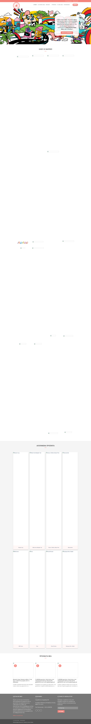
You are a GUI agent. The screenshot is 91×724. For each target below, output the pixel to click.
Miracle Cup (20, 547)
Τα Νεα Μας (60, 4)
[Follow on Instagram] (39, 710)
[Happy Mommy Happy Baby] (18, 5)
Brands (48, 4)
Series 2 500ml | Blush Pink (53, 547)
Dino (37, 646)
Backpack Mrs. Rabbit (70, 646)
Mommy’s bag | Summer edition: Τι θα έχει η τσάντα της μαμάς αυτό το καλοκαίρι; (22, 681)
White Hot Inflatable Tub (37, 547)
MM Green (21, 646)
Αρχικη (35, 4)
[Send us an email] (41, 710)
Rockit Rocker (53, 646)
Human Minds (30, 722)
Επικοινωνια (67, 4)
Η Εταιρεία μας (68, 1)
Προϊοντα (54, 4)
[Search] (71, 4)
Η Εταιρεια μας (41, 4)
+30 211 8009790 (48, 707)
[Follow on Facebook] (36, 710)
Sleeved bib (70, 547)
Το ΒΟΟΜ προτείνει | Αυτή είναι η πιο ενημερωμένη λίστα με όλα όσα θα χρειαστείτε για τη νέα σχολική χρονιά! (45, 681)
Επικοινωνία (75, 1)
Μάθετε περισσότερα (18, 715)
